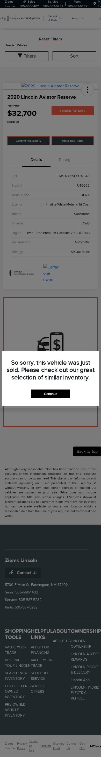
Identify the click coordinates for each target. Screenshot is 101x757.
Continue (50, 394)
